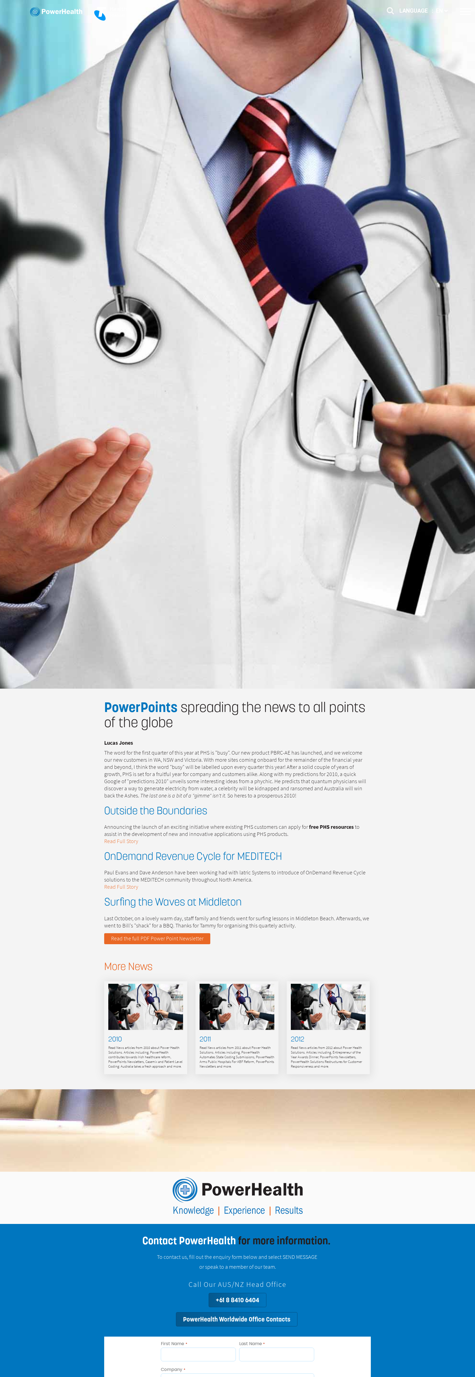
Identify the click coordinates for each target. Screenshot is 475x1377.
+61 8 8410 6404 (237, 1300)
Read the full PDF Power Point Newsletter (157, 938)
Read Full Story (121, 841)
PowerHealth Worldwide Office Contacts (236, 1319)
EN (440, 10)
